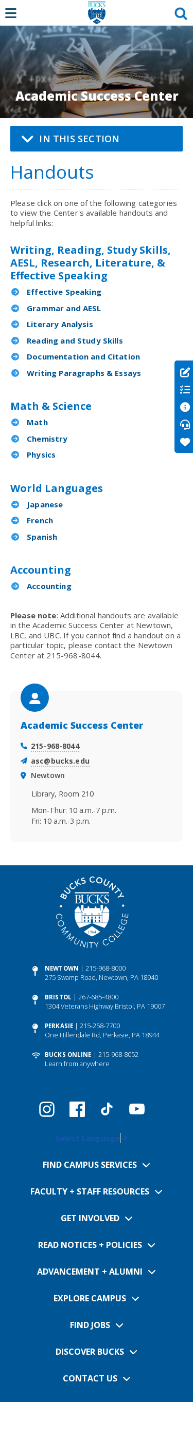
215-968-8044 (55, 746)
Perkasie (59, 1026)
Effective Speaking (64, 292)
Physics (41, 454)
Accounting (49, 586)
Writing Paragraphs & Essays (84, 373)
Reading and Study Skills (75, 340)
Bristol (58, 997)
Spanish (42, 537)
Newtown (62, 968)
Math (37, 422)
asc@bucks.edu (60, 761)
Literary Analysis (60, 324)
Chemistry (47, 438)
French (40, 520)
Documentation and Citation (83, 356)
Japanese (45, 504)
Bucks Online (68, 1054)
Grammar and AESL (64, 308)
